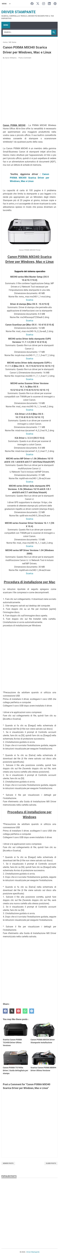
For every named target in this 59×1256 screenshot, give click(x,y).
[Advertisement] (29, 91)
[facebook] (5, 1011)
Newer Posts (8, 1163)
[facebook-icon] (32, 4)
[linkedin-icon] (49, 4)
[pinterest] (18, 1011)
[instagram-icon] (43, 4)
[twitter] (11, 1011)
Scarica (29, 300)
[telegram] (31, 1011)
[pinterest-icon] (55, 4)
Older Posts (51, 1163)
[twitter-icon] (38, 4)
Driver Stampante (18, 12)
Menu (5, 25)
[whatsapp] (25, 1011)
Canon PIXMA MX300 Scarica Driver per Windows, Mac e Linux (29, 177)
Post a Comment (25, 58)
